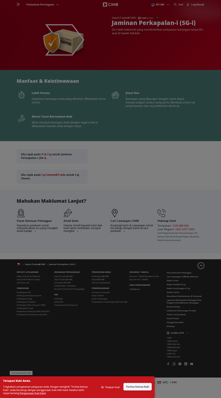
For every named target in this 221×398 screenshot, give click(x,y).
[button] (110, 387)
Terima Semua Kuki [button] (137, 386)
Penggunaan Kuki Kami (33, 393)
